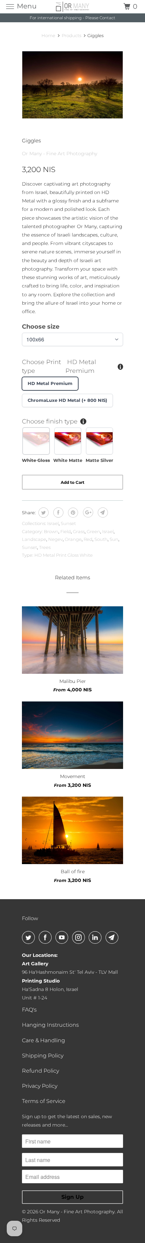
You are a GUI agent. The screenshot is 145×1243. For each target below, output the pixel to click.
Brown (51, 531)
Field (65, 531)
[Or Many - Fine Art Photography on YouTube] (63, 937)
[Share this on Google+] (87, 512)
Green (93, 531)
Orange (73, 539)
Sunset (68, 523)
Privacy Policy (39, 1086)
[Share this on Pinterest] (72, 512)
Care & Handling (43, 1040)
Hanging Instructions (50, 1025)
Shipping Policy (42, 1055)
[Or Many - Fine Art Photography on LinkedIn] (96, 937)
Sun (114, 539)
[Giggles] (72, 85)
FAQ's (29, 1009)
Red (88, 539)
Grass (79, 531)
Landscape (34, 539)
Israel (53, 523)
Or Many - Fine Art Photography (59, 153)
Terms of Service (43, 1101)
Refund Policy (40, 1071)
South (101, 539)
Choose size (40, 326)
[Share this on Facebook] (57, 512)
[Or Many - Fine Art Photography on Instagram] (80, 937)
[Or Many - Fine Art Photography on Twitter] (29, 937)
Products (71, 35)
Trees (45, 547)
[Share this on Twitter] (43, 512)
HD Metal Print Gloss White (63, 555)
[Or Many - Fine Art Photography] (72, 6)
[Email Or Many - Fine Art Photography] (113, 937)
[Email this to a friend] (102, 512)
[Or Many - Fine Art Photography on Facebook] (46, 937)
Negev (55, 539)
